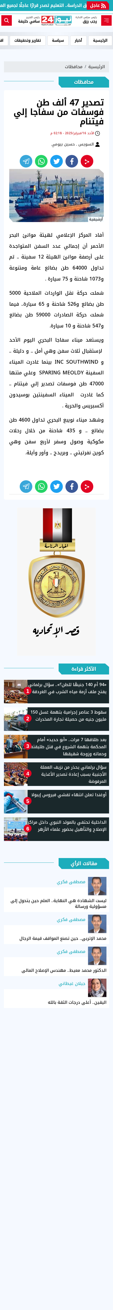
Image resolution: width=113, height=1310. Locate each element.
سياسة (58, 40)
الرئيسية (100, 40)
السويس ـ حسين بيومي (73, 144)
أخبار (78, 40)
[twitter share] (56, 161)
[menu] (106, 20)
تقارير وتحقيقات (27, 40)
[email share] (26, 161)
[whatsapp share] (41, 161)
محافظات (74, 67)
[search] (6, 20)
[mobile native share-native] (87, 161)
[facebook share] (71, 161)
